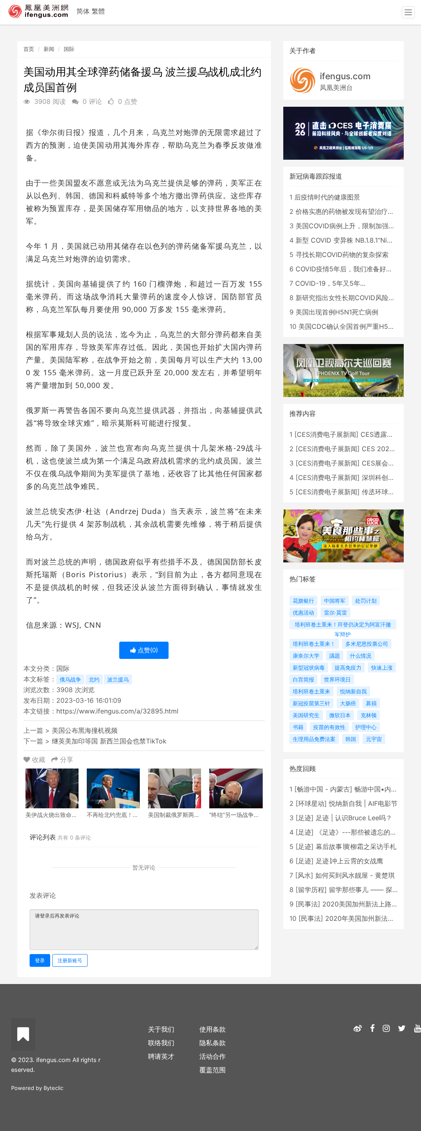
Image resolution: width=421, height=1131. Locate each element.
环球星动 (311, 803)
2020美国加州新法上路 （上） (367, 904)
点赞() (147, 650)
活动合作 (212, 1056)
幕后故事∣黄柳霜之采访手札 (356, 846)
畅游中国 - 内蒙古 (323, 789)
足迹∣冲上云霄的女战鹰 (349, 861)
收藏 (38, 759)
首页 (28, 49)
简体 (83, 11)
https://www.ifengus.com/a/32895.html (117, 711)
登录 (40, 960)
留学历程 (311, 890)
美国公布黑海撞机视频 (85, 730)
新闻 (49, 49)
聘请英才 (161, 1056)
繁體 (98, 11)
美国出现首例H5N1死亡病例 (337, 312)
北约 (94, 679)
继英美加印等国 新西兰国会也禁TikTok (109, 741)
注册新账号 (70, 960)
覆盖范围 (212, 1070)
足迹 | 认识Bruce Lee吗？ (354, 818)
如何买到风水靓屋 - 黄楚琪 (355, 875)
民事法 (308, 904)
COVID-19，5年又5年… (330, 283)
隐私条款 (212, 1043)
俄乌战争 (70, 679)
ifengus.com (345, 76)
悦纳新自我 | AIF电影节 (363, 803)
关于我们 (161, 1029)
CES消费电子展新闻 (326, 434)
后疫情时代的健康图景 (327, 197)
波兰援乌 (118, 679)
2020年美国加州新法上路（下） (373, 918)
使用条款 (212, 1029)
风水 (304, 875)
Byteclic (53, 1088)
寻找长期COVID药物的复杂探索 (342, 254)
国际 (69, 49)
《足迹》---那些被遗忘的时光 (359, 832)
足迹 (304, 818)
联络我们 (161, 1043)
